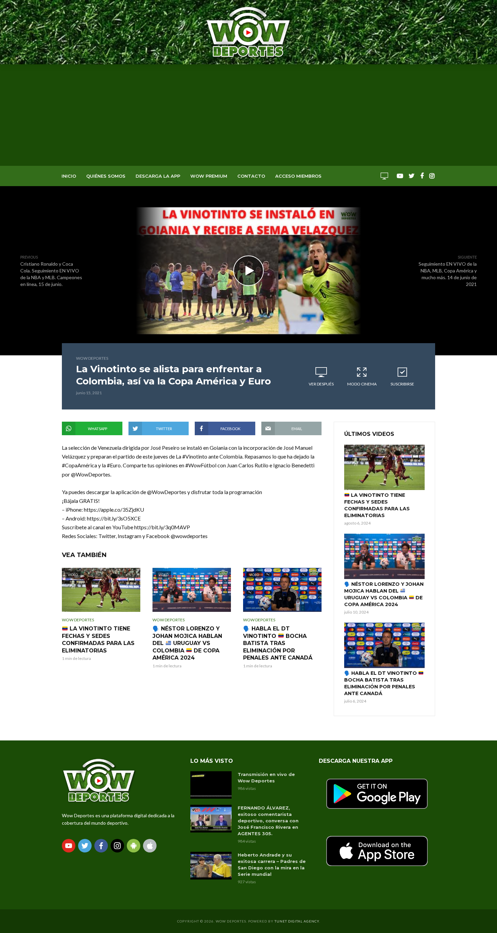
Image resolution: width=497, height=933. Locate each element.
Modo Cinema (362, 383)
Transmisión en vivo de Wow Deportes (266, 777)
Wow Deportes (92, 358)
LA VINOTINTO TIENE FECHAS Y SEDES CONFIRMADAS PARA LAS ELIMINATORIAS (98, 639)
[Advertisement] (248, 115)
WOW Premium (208, 176)
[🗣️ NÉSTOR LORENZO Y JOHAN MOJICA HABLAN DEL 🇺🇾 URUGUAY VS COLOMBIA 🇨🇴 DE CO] (384, 556)
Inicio (69, 176)
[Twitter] (85, 845)
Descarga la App (158, 176)
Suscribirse (402, 383)
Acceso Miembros (298, 176)
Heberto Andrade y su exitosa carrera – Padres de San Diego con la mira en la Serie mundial (272, 864)
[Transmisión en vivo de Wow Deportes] (211, 785)
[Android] (133, 845)
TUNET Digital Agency (297, 921)
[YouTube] (68, 845)
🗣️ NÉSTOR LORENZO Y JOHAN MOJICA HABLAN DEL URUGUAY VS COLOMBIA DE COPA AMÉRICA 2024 (187, 643)
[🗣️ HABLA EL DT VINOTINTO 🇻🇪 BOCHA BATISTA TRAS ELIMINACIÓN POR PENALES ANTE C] (384, 645)
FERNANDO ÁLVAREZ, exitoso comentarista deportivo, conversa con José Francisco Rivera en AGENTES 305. (268, 820)
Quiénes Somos (105, 176)
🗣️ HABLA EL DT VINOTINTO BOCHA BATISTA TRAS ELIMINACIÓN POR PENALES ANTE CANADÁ (277, 643)
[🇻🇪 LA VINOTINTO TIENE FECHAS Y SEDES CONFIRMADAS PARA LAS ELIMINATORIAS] (384, 467)
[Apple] (150, 845)
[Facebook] (101, 845)
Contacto (251, 176)
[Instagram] (117, 845)
